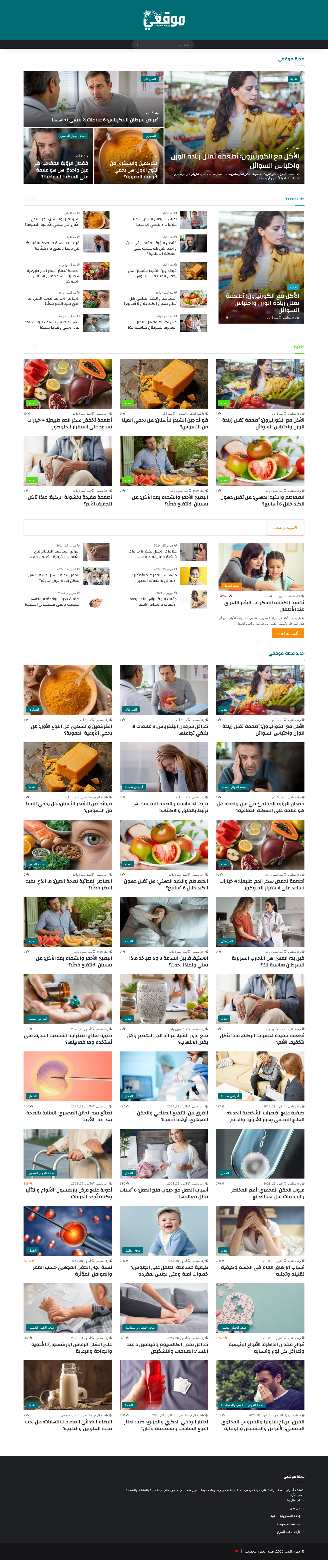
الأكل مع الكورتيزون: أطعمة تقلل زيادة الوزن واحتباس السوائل (235, 161)
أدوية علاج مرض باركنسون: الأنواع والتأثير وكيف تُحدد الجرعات (68, 1193)
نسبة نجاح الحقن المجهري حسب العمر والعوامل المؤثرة (72, 1270)
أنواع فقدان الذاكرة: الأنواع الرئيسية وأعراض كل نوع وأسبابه (266, 1348)
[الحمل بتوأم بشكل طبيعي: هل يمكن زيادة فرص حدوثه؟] (96, 576)
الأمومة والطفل (285, 527)
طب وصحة (294, 199)
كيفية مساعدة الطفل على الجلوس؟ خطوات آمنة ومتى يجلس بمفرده (169, 1270)
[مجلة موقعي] (164, 20)
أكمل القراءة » (288, 633)
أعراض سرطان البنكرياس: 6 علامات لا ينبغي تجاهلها (105, 119)
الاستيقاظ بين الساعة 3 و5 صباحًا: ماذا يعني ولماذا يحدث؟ (52, 325)
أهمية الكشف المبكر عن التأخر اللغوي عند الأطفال (264, 606)
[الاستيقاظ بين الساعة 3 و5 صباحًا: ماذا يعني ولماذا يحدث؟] (96, 323)
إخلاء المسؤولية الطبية (285, 1516)
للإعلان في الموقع (288, 1532)
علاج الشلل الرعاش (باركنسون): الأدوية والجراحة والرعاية (71, 1348)
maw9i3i (199, 490)
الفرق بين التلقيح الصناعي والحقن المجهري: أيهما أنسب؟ (172, 1116)
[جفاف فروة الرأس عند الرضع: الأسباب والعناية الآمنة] (193, 599)
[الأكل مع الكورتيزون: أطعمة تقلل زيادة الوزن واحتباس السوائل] (234, 127)
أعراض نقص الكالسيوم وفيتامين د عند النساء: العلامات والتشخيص (167, 1348)
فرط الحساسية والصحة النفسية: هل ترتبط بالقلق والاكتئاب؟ (52, 245)
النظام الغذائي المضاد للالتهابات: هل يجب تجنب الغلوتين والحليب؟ (68, 1425)
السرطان (150, 79)
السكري (151, 136)
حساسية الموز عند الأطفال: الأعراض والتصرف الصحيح (154, 577)
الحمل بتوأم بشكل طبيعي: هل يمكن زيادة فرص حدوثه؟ (53, 577)
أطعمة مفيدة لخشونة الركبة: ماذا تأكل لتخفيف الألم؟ (70, 500)
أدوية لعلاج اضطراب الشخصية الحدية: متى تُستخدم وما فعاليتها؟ (68, 1039)
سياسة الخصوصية (288, 1524)
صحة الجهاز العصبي (73, 136)
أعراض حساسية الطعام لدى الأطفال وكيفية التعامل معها (54, 554)
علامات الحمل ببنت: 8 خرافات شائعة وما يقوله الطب (152, 554)
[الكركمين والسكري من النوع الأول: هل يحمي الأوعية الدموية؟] (129, 156)
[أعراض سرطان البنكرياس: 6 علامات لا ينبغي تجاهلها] (94, 99)
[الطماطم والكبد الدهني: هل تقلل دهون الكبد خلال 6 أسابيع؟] (193, 299)
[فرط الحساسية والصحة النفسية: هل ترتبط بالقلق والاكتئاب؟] (96, 243)
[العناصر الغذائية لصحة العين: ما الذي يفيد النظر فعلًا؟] (96, 299)
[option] (164, 127)
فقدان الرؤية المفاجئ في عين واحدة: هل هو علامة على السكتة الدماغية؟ (60, 170)
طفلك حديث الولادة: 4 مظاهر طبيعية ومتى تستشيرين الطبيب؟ (51, 601)
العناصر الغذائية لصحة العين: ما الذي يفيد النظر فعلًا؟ (53, 301)
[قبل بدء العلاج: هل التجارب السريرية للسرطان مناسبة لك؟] (193, 323)
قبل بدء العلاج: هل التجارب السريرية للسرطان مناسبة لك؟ (152, 325)
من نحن (295, 1508)
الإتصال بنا (293, 1500)
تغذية (293, 79)
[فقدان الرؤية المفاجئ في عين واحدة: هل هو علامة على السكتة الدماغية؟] (58, 156)
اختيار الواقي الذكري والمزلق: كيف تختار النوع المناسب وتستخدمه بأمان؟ (166, 1425)
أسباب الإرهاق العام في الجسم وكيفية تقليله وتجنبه (262, 1270)
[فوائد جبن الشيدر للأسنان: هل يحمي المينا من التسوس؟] (193, 271)
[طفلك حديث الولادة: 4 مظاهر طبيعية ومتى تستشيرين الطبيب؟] (96, 599)
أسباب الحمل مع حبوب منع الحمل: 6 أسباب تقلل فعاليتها (164, 1193)
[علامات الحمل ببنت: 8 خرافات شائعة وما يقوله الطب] (193, 552)
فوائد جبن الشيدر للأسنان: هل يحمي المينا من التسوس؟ (152, 273)
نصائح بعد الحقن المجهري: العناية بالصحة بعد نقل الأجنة (69, 1116)
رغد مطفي (289, 317)
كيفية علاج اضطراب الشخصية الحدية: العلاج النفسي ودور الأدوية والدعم (265, 1116)
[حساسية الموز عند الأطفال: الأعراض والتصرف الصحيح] (193, 576)
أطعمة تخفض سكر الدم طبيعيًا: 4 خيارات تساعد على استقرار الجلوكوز (53, 276)
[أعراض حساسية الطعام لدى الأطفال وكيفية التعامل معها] (96, 552)
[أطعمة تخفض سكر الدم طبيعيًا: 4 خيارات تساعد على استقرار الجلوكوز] (96, 271)
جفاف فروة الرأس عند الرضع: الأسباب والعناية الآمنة (153, 601)
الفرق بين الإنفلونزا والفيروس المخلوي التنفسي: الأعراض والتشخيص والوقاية (262, 1425)
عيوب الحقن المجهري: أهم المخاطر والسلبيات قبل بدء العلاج (267, 1193)
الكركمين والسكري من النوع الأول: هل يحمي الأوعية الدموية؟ (134, 170)
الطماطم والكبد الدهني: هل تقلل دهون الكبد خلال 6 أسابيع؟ (150, 301)
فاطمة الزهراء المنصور (191, 413)
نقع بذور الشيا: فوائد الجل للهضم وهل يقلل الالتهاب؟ (167, 1039)
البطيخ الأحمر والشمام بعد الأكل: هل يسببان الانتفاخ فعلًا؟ (170, 500)
